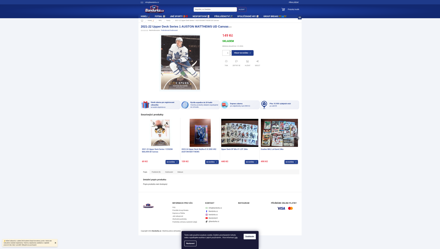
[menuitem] (145, 16)
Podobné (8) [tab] (156, 172)
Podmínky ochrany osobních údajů (184, 222)
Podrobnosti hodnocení (169, 30)
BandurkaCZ (213, 218)
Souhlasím (249, 236)
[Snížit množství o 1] (230, 54)
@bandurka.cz (214, 221)
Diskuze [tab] (180, 172)
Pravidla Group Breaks (180, 210)
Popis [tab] (145, 172)
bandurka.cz (213, 214)
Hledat (242, 9)
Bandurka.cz (213, 211)
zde (236, 237)
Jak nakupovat (177, 216)
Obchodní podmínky (179, 219)
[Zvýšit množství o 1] (230, 51)
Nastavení (190, 243)
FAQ (173, 207)
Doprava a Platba (178, 213)
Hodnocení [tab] (169, 172)
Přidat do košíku (241, 53)
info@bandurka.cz (215, 208)
